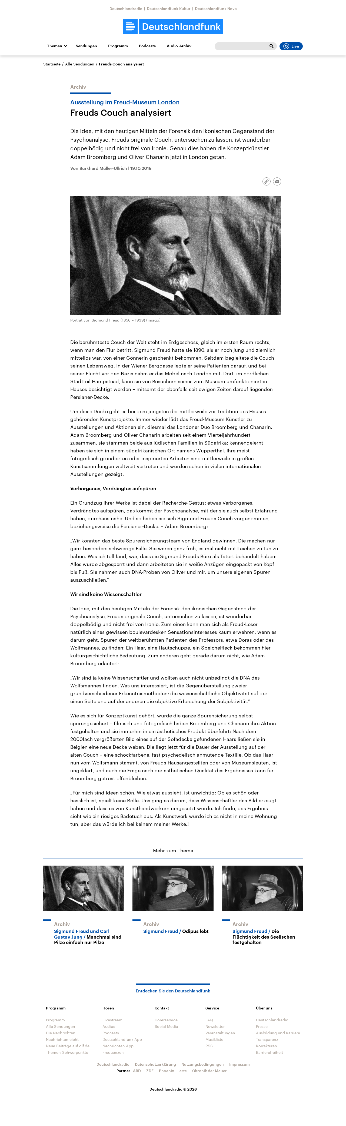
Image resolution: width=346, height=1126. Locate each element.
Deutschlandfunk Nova (216, 8)
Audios (108, 1026)
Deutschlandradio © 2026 (173, 1089)
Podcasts (147, 46)
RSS (209, 1046)
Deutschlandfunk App (122, 1039)
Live (295, 46)
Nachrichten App (118, 1046)
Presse (262, 1026)
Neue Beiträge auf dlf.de (67, 1046)
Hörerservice (166, 1020)
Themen (54, 46)
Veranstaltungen (220, 1033)
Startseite (52, 64)
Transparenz (267, 1039)
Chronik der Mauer (209, 1070)
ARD (137, 1070)
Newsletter (215, 1026)
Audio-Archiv (179, 46)
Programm (118, 46)
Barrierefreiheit (269, 1052)
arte (183, 1070)
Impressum (239, 1064)
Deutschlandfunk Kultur (169, 8)
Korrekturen (266, 1046)
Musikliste (214, 1039)
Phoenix (166, 1070)
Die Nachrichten (60, 1033)
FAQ (209, 1020)
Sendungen (86, 46)
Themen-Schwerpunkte (67, 1052)
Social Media (166, 1026)
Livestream (112, 1020)
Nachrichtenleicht (62, 1039)
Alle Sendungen (79, 64)
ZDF (150, 1070)
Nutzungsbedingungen (202, 1064)
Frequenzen (113, 1052)
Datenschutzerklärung (155, 1064)
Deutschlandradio (125, 8)
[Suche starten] (271, 46)
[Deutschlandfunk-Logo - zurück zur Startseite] (173, 26)
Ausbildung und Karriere (278, 1033)
